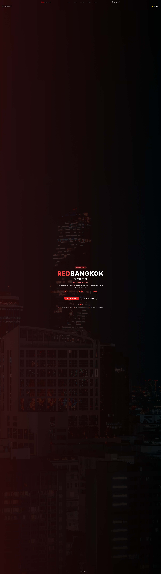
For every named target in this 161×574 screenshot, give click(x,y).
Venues (75, 2)
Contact (95, 2)
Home (69, 2)
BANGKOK (46, 2)
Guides (88, 2)
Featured (82, 2)
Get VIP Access (71, 298)
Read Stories (90, 298)
